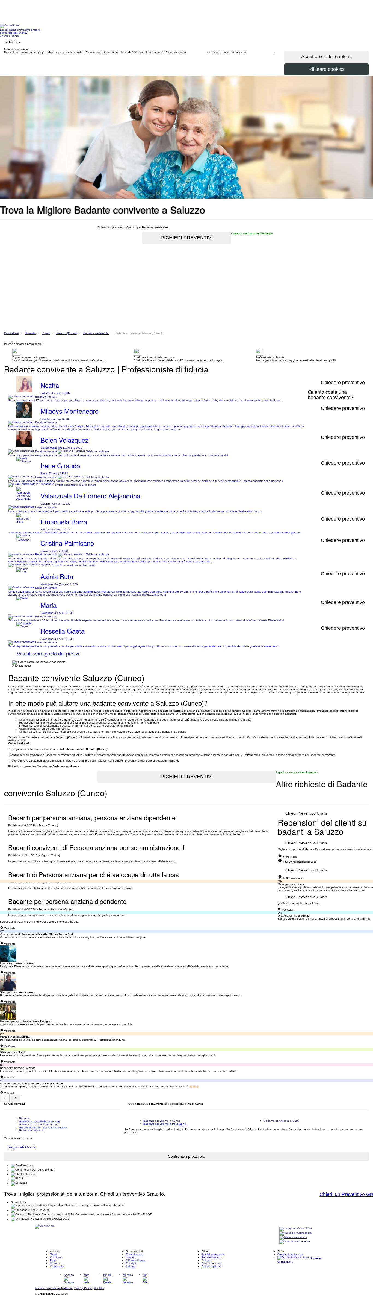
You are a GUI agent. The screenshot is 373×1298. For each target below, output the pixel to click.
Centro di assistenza (290, 1254)
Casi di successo (212, 1263)
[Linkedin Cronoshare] (294, 1242)
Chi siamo (56, 1257)
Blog (53, 1260)
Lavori (130, 1257)
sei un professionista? (14, 32)
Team (53, 1254)
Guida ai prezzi (211, 1266)
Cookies (99, 1288)
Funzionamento (211, 1257)
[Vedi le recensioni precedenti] (5, 1098)
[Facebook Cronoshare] (295, 1233)
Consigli (131, 1263)
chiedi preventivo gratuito (25, 29)
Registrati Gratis (21, 1147)
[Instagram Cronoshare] (295, 1228)
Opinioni (207, 1260)
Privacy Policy (83, 1288)
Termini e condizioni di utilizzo (54, 1288)
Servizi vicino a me (213, 1254)
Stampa (55, 1263)
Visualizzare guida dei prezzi (48, 654)
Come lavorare (135, 1254)
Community (57, 1266)
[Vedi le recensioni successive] (15, 1098)
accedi (4, 29)
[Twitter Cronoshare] (293, 1237)
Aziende (131, 1266)
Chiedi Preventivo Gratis (306, 813)
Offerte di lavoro (136, 1260)
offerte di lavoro (10, 35)
